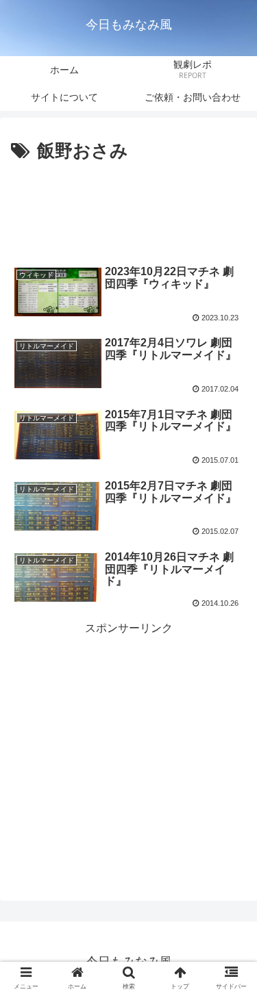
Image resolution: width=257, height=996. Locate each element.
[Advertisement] (128, 208)
